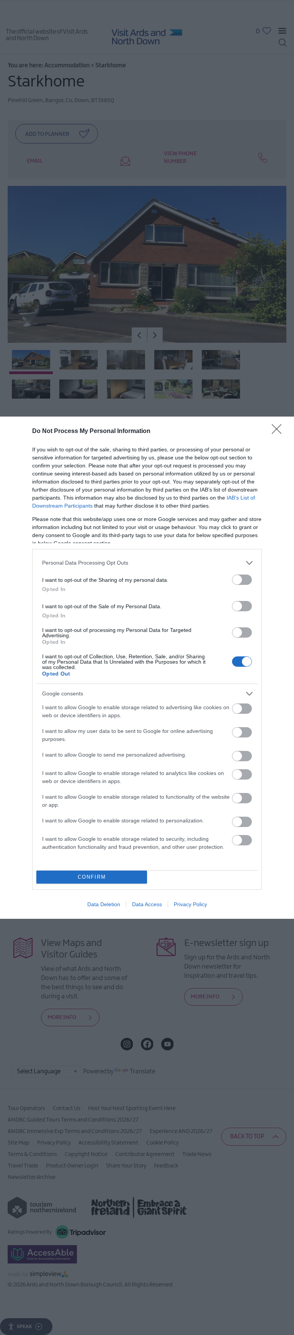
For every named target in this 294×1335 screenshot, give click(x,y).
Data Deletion (103, 904)
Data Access (147, 904)
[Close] (279, 431)
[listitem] (147, 563)
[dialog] (147, 668)
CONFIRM (92, 877)
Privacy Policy (190, 904)
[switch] (242, 580)
